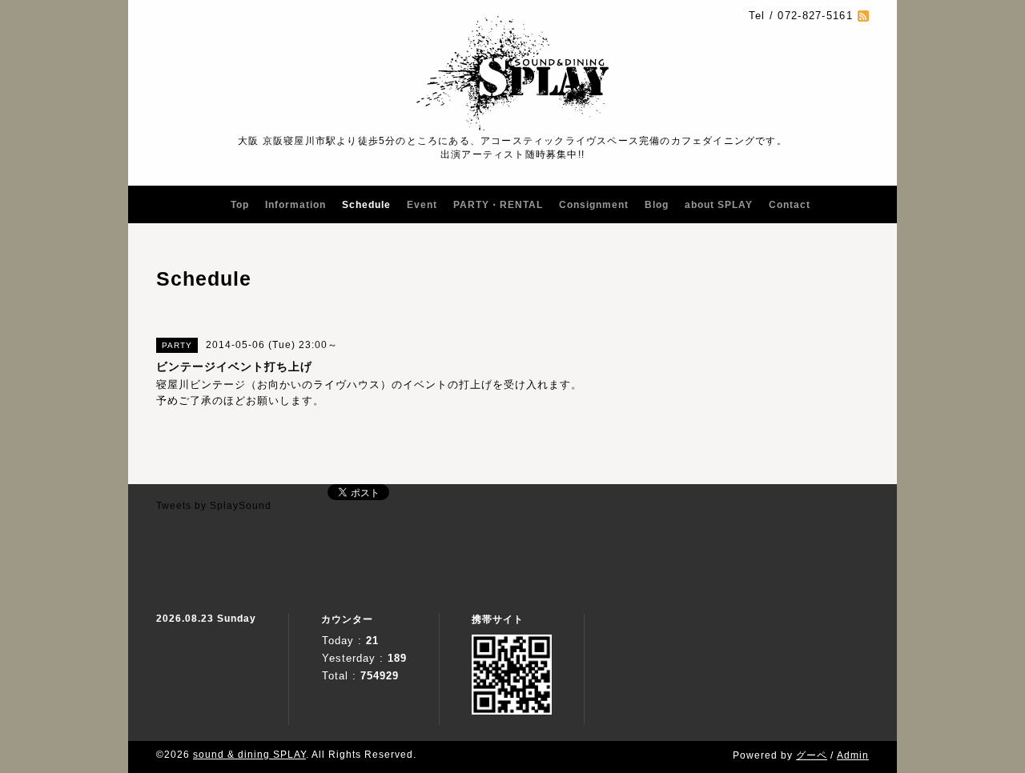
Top (240, 204)
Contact (789, 204)
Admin (853, 755)
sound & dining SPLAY (249, 754)
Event (422, 204)
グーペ (811, 755)
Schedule (366, 204)
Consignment (594, 204)
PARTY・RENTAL (498, 204)
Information (295, 204)
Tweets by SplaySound (213, 505)
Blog (657, 204)
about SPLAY (719, 204)
